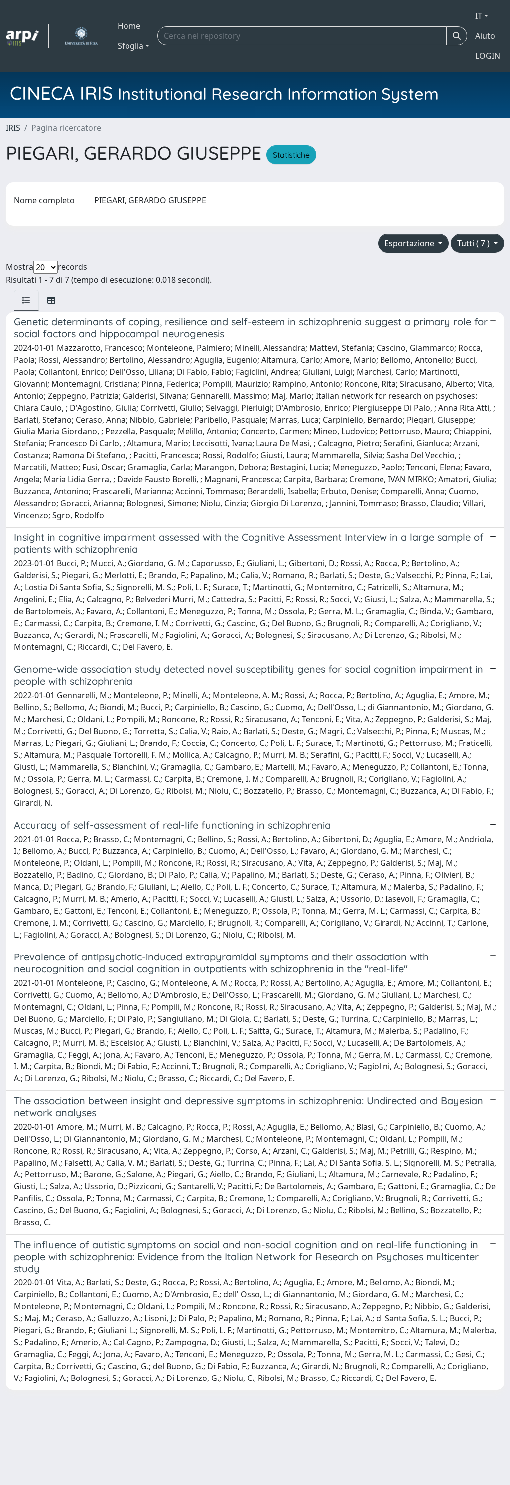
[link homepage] (27, 36)
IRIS (13, 127)
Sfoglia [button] (130, 45)
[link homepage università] (81, 36)
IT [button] (478, 15)
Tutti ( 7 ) (474, 243)
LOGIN (487, 55)
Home (129, 25)
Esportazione (410, 243)
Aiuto (485, 35)
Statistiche (291, 155)
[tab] (26, 300)
